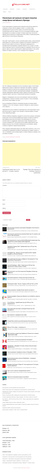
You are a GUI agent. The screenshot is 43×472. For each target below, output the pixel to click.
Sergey (3, 460)
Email (4, 204)
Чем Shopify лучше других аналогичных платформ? (20, 458)
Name (4, 199)
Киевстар (12, 9)
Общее (4, 11)
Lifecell (18, 9)
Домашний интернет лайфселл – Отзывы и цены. (18, 460)
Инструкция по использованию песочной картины (13, 387)
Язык (9, 11)
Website (4, 208)
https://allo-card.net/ (25, 467)
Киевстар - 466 (6, 430)
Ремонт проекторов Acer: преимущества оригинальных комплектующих (18, 389)
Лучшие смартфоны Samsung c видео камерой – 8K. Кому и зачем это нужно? (19, 397)
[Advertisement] (21, 60)
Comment (5, 185)
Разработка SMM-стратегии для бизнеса (11, 407)
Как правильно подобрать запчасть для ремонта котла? (18, 454)
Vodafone (5, 9)
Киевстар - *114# (6, 444)
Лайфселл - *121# (6, 446)
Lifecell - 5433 (5, 432)
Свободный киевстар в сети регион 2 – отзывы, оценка (11, 169)
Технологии (32, 9)
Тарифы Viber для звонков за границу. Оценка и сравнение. (32, 170)
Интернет (25, 9)
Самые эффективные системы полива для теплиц (13, 402)
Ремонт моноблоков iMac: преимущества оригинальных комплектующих (18, 395)
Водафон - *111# (6, 442)
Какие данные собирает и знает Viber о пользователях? (14, 409)
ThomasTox (4, 456)
